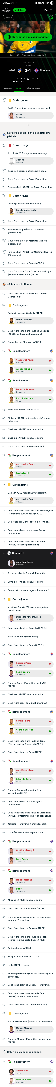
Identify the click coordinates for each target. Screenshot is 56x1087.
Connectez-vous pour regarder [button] (30, 37)
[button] (48, 10)
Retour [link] (9, 17)
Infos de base (33, 88)
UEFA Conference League (6, 10)
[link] (19, 10)
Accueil (8, 88)
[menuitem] (27, 10)
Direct (19, 88)
